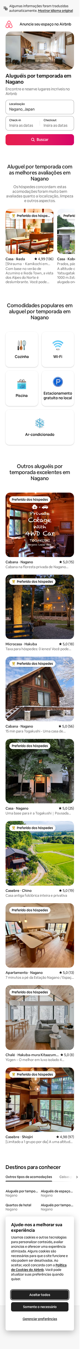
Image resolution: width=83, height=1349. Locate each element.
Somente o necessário (40, 1307)
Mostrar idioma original (55, 11)
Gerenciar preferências (40, 1319)
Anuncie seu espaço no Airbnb (45, 24)
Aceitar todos (39, 1295)
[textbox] (22, 125)
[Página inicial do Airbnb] (9, 24)
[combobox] (39, 109)
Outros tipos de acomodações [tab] (29, 1177)
